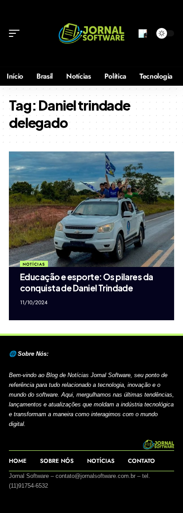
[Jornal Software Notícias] (92, 33)
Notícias (34, 264)
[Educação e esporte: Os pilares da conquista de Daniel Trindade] (91, 209)
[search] (142, 33)
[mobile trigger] (16, 33)
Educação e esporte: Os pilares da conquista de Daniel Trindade (86, 282)
